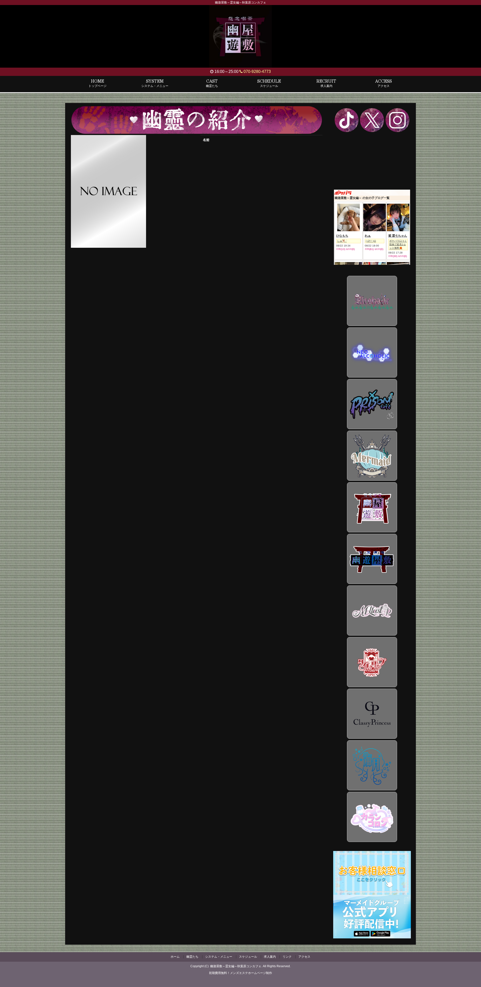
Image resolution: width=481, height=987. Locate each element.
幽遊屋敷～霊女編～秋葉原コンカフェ (235, 966)
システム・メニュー (218, 956)
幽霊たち (192, 956)
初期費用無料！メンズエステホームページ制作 (240, 973)
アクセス (304, 956)
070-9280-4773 (257, 71)
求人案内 (270, 956)
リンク (287, 956)
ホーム (175, 956)
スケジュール (248, 956)
